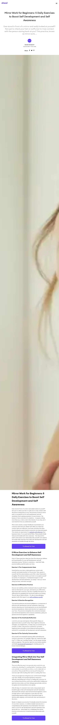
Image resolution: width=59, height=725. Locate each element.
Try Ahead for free (29, 546)
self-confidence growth (36, 597)
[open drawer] (56, 3)
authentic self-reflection (36, 532)
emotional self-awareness (25, 644)
